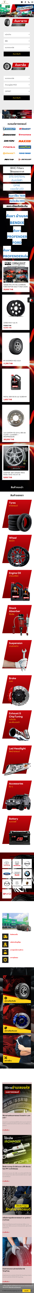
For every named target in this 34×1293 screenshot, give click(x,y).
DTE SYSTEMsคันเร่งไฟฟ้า (17, 178)
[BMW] (27, 873)
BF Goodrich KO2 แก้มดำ (12, 361)
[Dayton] (9, 141)
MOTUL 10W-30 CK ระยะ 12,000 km (15, 397)
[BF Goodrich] (25, 128)
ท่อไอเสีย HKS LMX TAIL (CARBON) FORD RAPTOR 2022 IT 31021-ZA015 (15, 286)
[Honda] (17, 863)
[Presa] (9, 147)
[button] (2, 11)
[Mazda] (7, 884)
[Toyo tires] (25, 153)
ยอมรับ (26, 1291)
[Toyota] (7, 863)
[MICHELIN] (9, 128)
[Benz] (17, 884)
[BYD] (7, 894)
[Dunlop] (25, 159)
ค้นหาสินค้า (17, 54)
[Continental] (9, 153)
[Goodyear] (25, 147)
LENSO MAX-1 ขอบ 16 (10, 323)
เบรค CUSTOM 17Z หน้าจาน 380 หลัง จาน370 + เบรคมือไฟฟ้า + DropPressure (14, 435)
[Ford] (7, 873)
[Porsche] (27, 884)
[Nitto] (9, 159)
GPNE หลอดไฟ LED (17, 187)
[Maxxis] (25, 141)
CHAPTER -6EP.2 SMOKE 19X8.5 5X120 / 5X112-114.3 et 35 (14, 474)
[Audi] (17, 873)
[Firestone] (25, 135)
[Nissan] (27, 863)
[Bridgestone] (9, 135)
